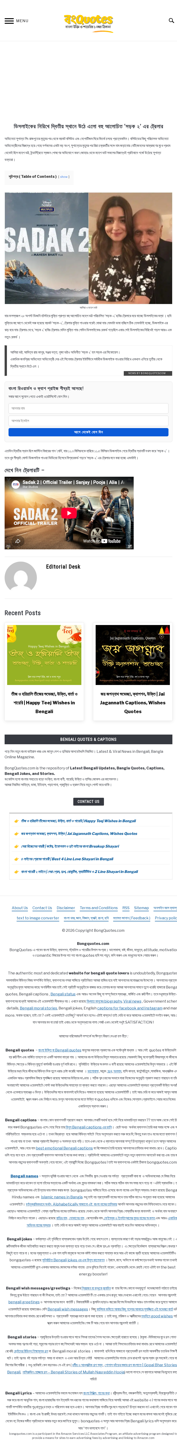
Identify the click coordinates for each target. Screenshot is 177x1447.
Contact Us (89, 801)
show (64, 177)
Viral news (132, 1001)
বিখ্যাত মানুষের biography (104, 1001)
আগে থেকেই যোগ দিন (88, 432)
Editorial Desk (63, 566)
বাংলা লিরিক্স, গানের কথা (96, 1393)
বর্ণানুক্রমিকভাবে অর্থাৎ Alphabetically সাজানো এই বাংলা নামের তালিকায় (71, 1204)
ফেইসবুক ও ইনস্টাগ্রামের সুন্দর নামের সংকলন (130, 1218)
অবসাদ (117, 1071)
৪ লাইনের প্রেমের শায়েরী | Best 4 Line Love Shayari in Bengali (67, 859)
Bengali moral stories (38, 1008)
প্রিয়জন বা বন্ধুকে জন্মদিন (96, 1288)
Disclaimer (66, 908)
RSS (126, 908)
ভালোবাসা (93, 1071)
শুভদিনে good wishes (157, 1316)
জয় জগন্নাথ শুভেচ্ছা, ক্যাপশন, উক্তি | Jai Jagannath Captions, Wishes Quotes (132, 702)
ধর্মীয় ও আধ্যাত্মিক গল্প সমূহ (87, 1365)
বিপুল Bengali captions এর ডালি (89, 1127)
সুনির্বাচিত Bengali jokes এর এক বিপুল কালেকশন (73, 1260)
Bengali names (24, 1176)
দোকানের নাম (76, 1218)
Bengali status (63, 994)
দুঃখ (110, 1071)
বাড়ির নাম (61, 1218)
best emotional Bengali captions (64, 1148)
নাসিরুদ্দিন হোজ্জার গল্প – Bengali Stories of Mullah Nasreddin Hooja (73, 1372)
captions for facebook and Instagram (129, 1008)
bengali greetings (24, 1302)
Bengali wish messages (67, 1309)
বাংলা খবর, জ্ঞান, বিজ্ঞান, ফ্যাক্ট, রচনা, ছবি (86, 918)
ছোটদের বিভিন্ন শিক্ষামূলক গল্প (31, 1351)
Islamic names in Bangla (62, 1197)
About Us (20, 908)
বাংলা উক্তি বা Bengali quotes (59, 1050)
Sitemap (141, 908)
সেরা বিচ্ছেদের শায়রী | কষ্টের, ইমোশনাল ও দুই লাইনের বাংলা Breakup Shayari (70, 846)
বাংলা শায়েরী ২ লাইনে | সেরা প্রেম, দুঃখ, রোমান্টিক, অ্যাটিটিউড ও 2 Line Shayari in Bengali (79, 871)
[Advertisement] (88, 83)
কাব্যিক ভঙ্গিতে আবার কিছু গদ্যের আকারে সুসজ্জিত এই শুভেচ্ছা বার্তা (135, 1309)
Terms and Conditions (99, 908)
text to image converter (38, 918)
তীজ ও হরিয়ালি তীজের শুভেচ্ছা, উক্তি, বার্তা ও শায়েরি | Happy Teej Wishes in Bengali (44, 702)
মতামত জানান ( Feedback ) (131, 918)
